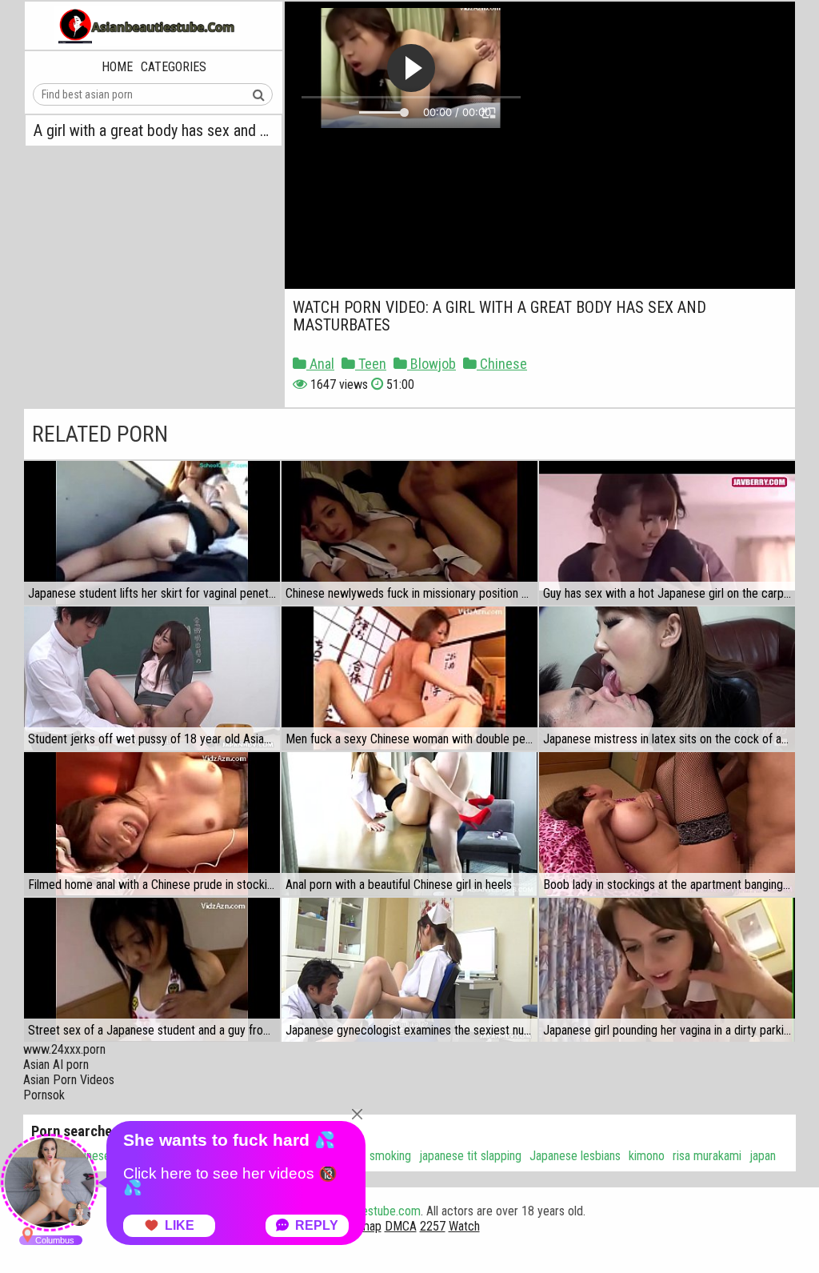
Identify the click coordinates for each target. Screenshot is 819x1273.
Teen (370, 363)
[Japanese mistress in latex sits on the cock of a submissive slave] (667, 678)
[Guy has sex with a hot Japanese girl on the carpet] (667, 533)
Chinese (502, 363)
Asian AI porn (56, 1064)
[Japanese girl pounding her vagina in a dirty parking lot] (667, 970)
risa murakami (707, 1155)
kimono (647, 1155)
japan (762, 1155)
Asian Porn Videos (68, 1079)
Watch (464, 1226)
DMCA (401, 1226)
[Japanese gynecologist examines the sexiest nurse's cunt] (409, 970)
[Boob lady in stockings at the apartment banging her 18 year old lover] (667, 824)
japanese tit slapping (470, 1155)
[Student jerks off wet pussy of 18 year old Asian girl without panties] (152, 678)
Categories (173, 66)
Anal (320, 363)
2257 (432, 1226)
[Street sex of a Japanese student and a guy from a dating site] (152, 970)
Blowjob (431, 363)
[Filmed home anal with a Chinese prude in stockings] (152, 824)
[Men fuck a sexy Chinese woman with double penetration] (409, 678)
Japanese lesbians (575, 1155)
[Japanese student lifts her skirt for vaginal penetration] (152, 533)
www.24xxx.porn (64, 1049)
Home (117, 66)
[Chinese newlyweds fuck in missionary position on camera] (409, 533)
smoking (390, 1155)
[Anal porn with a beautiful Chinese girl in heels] (409, 824)
